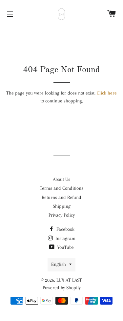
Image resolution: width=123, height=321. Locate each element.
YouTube (65, 247)
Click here (107, 93)
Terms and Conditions (61, 188)
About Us (61, 179)
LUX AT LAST (69, 280)
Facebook (64, 229)
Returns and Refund (61, 197)
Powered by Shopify (62, 287)
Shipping (62, 206)
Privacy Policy (62, 215)
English (58, 264)
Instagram (64, 238)
